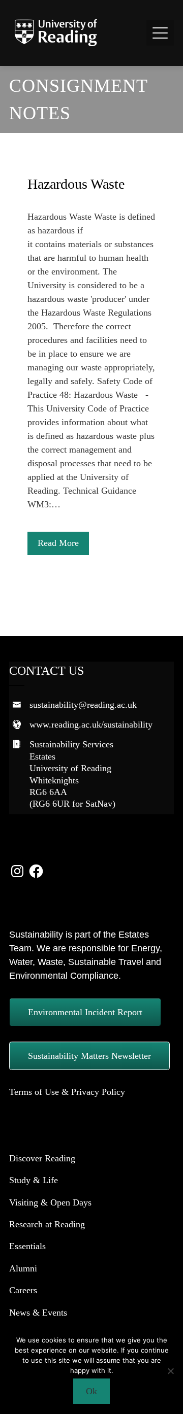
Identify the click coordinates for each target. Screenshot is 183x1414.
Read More (58, 543)
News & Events (38, 1312)
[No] (170, 1371)
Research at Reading (47, 1224)
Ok (91, 1391)
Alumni (23, 1268)
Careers (23, 1290)
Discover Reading (42, 1158)
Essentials (27, 1246)
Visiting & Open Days (50, 1202)
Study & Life (33, 1180)
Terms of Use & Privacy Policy (67, 1092)
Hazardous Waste (76, 184)
